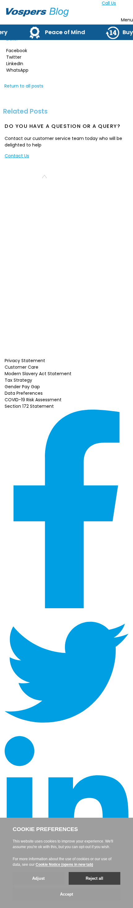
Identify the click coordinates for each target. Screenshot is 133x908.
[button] (66, 50)
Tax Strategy (18, 380)
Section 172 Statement (29, 406)
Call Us (109, 3)
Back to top (26, 176)
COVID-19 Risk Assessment (33, 400)
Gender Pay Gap (22, 387)
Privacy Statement (25, 360)
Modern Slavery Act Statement (38, 374)
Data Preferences (24, 393)
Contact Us (17, 156)
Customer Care (21, 367)
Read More (43, 350)
